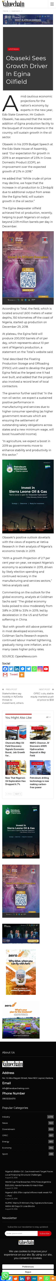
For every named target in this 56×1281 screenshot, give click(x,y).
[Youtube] (46, 669)
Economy (6, 1148)
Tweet (14, 674)
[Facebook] (5, 669)
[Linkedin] (16, 669)
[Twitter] (11, 669)
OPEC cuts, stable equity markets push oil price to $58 (42, 696)
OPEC (5, 1135)
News (5, 1123)
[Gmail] (5, 674)
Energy (5, 1141)
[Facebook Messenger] (22, 669)
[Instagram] (40, 669)
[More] (21, 674)
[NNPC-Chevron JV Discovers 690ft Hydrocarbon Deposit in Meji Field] (40, 732)
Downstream (8, 1129)
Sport (5, 1154)
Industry (6, 1117)
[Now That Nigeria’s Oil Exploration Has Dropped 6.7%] (15, 767)
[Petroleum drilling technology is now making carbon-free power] (40, 767)
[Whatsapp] (34, 669)
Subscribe (44, 1233)
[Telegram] (28, 669)
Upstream (14, 49)
